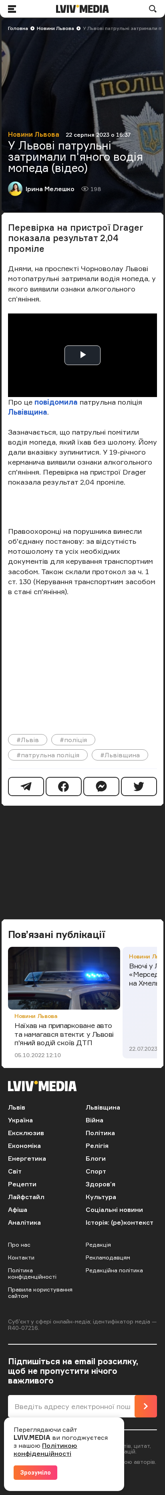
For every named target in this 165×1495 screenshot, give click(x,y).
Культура (101, 1197)
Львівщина (27, 411)
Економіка (24, 1146)
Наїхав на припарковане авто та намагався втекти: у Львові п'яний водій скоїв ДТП (64, 1034)
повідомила (55, 401)
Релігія (97, 1146)
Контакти (21, 1257)
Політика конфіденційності (32, 1273)
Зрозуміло (35, 1472)
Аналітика (24, 1222)
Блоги (96, 1158)
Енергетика (27, 1158)
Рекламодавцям (108, 1257)
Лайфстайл (26, 1197)
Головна (18, 28)
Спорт (96, 1171)
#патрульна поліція (47, 755)
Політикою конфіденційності (45, 1449)
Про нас (19, 1244)
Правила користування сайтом (40, 1292)
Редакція (98, 1244)
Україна (20, 1120)
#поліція (73, 740)
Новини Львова (55, 28)
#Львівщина (120, 755)
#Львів (27, 740)
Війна (94, 1120)
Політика (100, 1133)
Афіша (17, 1210)
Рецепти (22, 1184)
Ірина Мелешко (50, 189)
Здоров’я (100, 1184)
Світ (15, 1171)
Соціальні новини (114, 1210)
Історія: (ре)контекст (119, 1222)
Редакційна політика (114, 1270)
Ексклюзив (26, 1133)
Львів (16, 1107)
